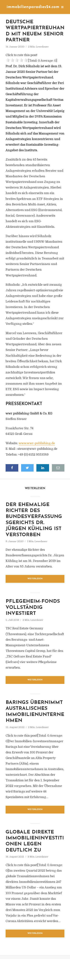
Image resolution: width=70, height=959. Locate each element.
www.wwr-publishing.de (37, 443)
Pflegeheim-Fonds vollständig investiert (33, 607)
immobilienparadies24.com (33, 7)
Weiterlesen (35, 579)
